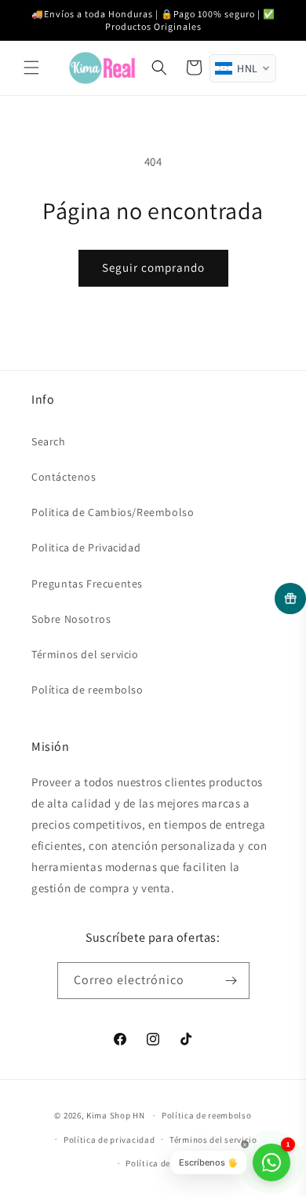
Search (48, 441)
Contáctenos (64, 477)
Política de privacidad (109, 1139)
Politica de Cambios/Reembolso (112, 512)
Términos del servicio (85, 654)
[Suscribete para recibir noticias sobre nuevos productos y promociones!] (231, 980)
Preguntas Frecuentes (87, 584)
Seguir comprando (153, 267)
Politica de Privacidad (85, 547)
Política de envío (160, 1163)
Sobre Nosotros (71, 619)
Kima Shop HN (115, 1115)
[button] (31, 67)
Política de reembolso (87, 690)
